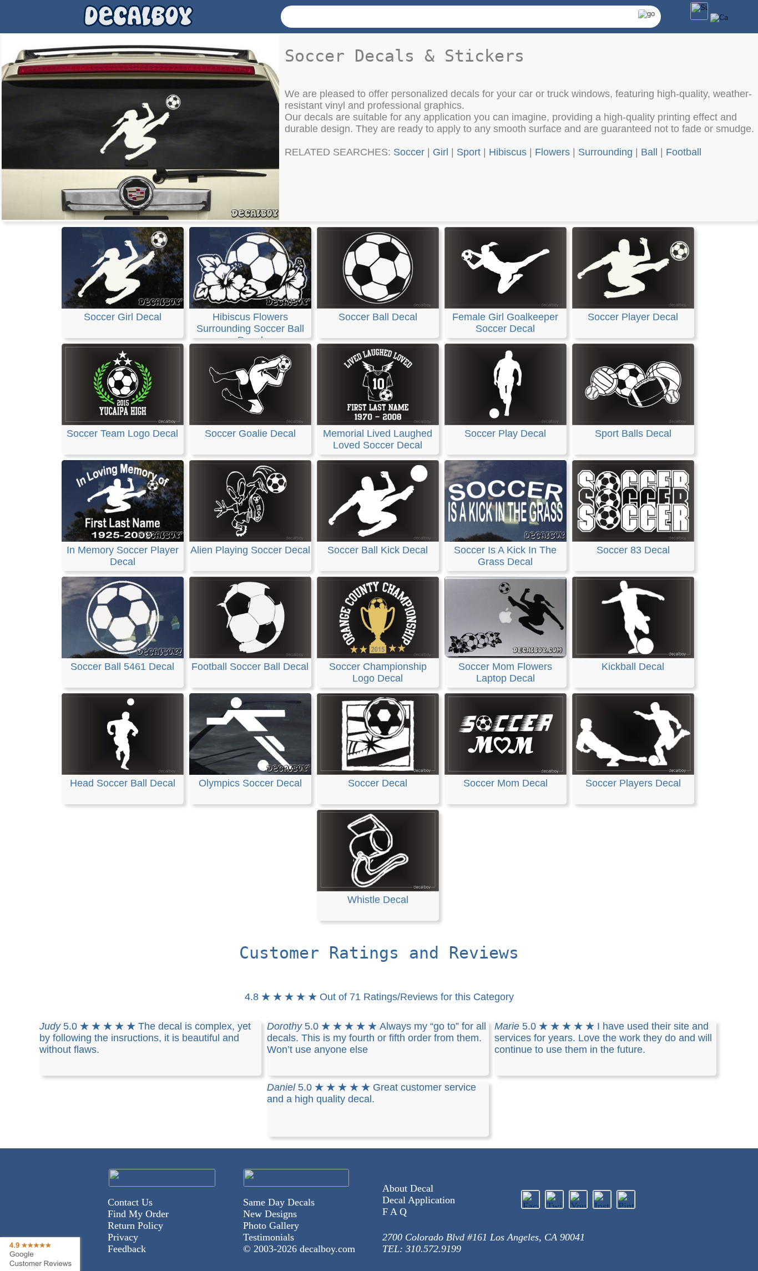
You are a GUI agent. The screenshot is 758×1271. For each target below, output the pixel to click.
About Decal (407, 1188)
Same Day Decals (279, 1202)
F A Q (394, 1211)
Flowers (552, 152)
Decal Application (418, 1200)
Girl (440, 152)
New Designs (270, 1213)
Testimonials (268, 1237)
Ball (649, 152)
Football (683, 152)
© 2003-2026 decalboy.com (299, 1248)
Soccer (409, 152)
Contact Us (130, 1202)
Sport (469, 152)
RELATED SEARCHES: (339, 152)
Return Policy (135, 1225)
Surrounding (605, 152)
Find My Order (138, 1213)
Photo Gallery (271, 1225)
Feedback (127, 1248)
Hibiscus (508, 152)
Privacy (123, 1237)
